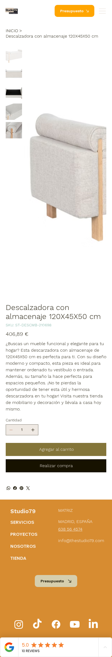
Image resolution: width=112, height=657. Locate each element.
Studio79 (23, 511)
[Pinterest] (21, 488)
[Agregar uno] (32, 429)
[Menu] (102, 11)
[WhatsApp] (8, 488)
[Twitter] (28, 488)
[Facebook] (15, 488)
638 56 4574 (70, 529)
